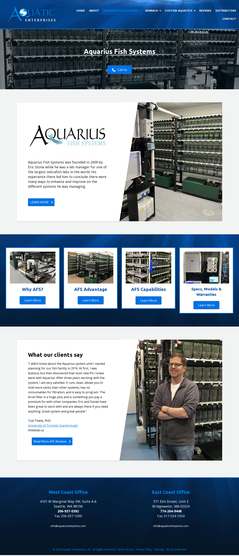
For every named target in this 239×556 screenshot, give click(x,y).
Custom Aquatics (178, 10)
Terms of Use (125, 549)
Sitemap (159, 549)
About (94, 10)
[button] (140, 11)
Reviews (205, 10)
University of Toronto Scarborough (53, 425)
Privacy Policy (144, 549)
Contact (229, 19)
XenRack (151, 10)
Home (80, 10)
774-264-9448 (170, 511)
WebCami (180, 549)
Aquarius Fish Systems (120, 10)
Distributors (225, 10)
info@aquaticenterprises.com (68, 526)
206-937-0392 (68, 511)
